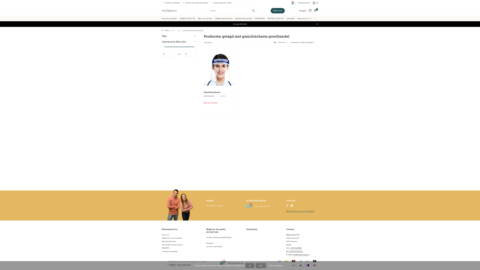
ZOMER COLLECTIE (187, 18)
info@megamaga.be (300, 255)
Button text (277, 11)
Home (172, 30)
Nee (260, 265)
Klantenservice (304, 3)
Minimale (168, 53)
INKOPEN (165, 248)
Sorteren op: (296, 42)
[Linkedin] (292, 205)
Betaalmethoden (169, 241)
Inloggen (209, 243)
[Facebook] (287, 205)
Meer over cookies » (276, 265)
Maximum (190, 53)
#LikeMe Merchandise (243, 18)
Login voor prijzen (219, 108)
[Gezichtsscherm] (220, 69)
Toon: (280, 42)
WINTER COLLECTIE (275, 18)
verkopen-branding (170, 251)
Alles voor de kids (205, 18)
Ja (250, 265)
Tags (178, 30)
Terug (166, 30)
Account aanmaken (214, 246)
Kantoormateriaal (304, 18)
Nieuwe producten (169, 18)
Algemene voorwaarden (172, 238)
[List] (275, 42)
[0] (315, 10)
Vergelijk (222, 96)
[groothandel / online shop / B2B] (171, 11)
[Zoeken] (253, 10)
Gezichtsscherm (212, 92)
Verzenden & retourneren (172, 245)
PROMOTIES (260, 18)
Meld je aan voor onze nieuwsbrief (300, 211)
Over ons (165, 235)
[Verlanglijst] (310, 10)
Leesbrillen (290, 18)
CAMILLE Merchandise (223, 18)
